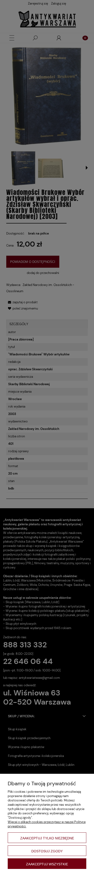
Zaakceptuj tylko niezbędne (47, 838)
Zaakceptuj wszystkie (47, 864)
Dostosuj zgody (47, 851)
